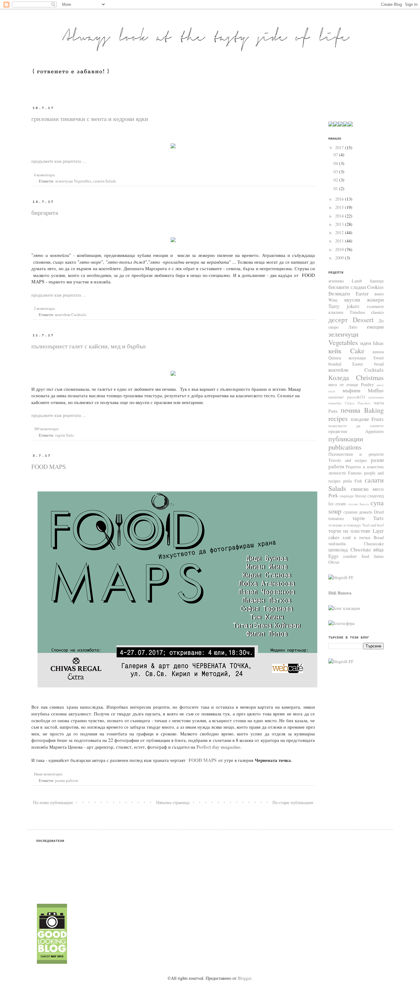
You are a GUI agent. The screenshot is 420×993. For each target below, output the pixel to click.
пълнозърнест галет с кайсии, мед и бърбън (88, 346)
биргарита (44, 212)
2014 (340, 216)
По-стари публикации (292, 802)
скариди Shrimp (352, 496)
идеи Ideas (372, 342)
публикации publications (345, 442)
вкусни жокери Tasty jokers (356, 303)
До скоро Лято (356, 324)
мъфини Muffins (363, 390)
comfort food (356, 556)
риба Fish (352, 481)
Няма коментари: (48, 774)
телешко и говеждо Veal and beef (356, 525)
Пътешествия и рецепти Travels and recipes (356, 457)
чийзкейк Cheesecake (356, 544)
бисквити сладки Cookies (356, 286)
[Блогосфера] (341, 623)
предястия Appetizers (356, 431)
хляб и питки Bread (363, 537)
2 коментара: (45, 308)
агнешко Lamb (345, 281)
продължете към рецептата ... (58, 161)
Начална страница (172, 802)
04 (336, 163)
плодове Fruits (367, 418)
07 (336, 155)
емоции (375, 326)
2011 (340, 241)
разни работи (66, 780)
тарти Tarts (64, 435)
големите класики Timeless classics (356, 309)
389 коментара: (46, 428)
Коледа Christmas (356, 377)
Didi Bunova (339, 593)
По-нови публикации (53, 802)
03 (336, 171)
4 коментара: (45, 175)
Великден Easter (348, 293)
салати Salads (104, 181)
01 (336, 188)
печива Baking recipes (356, 414)
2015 (340, 207)
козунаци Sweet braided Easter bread (356, 361)
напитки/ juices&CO (346, 397)
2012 (340, 232)
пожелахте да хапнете (356, 425)
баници (377, 281)
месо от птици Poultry (351, 384)
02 (336, 180)
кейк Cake (346, 350)
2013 (340, 224)
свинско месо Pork (356, 492)
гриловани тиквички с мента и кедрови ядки (89, 118)
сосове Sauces (358, 504)
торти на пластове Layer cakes (356, 534)
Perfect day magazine (218, 746)
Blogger (244, 978)
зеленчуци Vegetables (73, 181)
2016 (340, 199)
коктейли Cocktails (70, 314)
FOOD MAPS (48, 466)
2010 (340, 249)
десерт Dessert (351, 319)
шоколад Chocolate (349, 549)
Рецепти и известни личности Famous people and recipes (356, 474)
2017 (340, 147)
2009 (340, 258)
